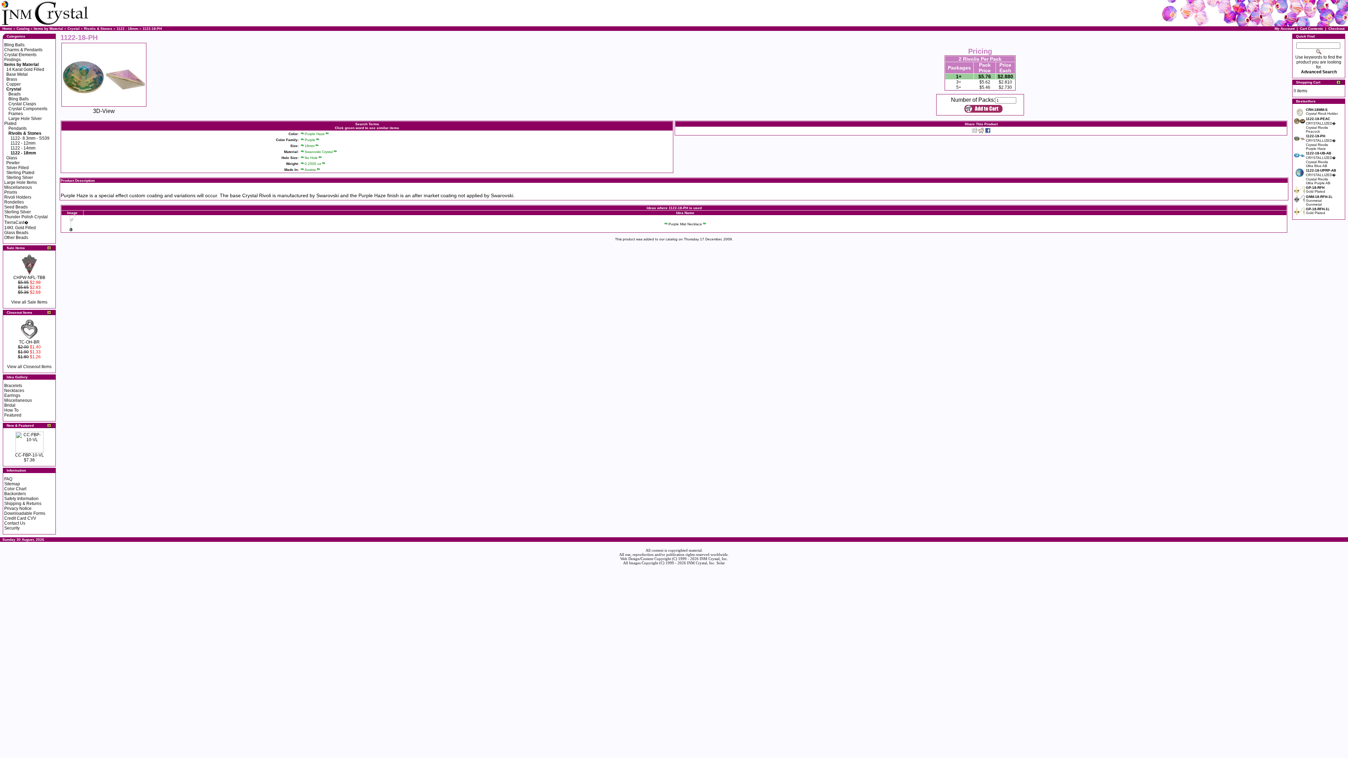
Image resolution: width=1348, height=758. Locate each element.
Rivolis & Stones (98, 29)
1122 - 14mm (23, 148)
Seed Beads (16, 207)
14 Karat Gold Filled (25, 69)
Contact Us (14, 523)
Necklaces (14, 390)
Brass (11, 79)
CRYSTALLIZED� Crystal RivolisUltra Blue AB (1321, 159)
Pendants (17, 128)
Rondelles (14, 202)
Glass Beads (16, 232)
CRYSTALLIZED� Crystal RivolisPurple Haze (1321, 142)
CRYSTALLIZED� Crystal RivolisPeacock (1321, 125)
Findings (12, 59)
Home (7, 29)
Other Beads (16, 237)
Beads (14, 94)
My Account (1285, 29)
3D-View (104, 111)
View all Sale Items (29, 302)
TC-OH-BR (29, 342)
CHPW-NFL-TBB (29, 277)
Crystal (73, 29)
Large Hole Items (20, 182)
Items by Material (48, 29)
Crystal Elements (20, 54)
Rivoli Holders (17, 197)
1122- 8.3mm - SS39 (30, 138)
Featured (12, 415)
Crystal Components (27, 108)
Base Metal (17, 74)
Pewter (13, 162)
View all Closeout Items (29, 366)
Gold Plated (1315, 189)
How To (11, 410)
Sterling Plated (20, 172)
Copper (13, 84)
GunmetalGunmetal (1319, 200)
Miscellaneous (18, 187)
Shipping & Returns (22, 503)
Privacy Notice (18, 508)
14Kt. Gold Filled (20, 227)
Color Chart (15, 488)
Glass (11, 157)
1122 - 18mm (127, 29)
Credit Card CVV (20, 518)
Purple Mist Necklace (685, 224)
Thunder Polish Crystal (26, 216)
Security (12, 528)
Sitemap (12, 483)
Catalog (22, 29)
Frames (15, 113)
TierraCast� (16, 222)
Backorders (15, 493)
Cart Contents (1311, 29)
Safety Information (21, 498)
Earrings (12, 395)
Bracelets (13, 385)
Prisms (10, 192)
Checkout (1336, 29)
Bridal (9, 405)
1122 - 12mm (23, 143)
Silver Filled (17, 167)
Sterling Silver (19, 177)
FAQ (8, 479)
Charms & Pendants (23, 49)
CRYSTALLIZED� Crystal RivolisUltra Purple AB (1321, 176)
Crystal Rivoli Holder (1322, 111)
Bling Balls (14, 44)
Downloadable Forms (24, 513)
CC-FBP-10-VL (29, 455)
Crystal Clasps (22, 103)
